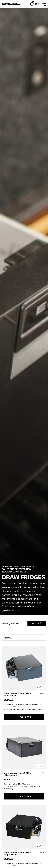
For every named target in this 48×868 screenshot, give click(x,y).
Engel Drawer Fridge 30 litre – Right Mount (17, 853)
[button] (24, 717)
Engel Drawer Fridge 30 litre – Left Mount (17, 694)
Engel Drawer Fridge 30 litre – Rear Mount (17, 773)
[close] (44, 4)
